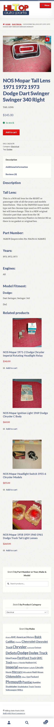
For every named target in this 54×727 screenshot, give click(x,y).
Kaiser (26, 667)
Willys (20, 690)
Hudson (29, 662)
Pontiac (27, 682)
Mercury (17, 671)
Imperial (12, 667)
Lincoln (39, 667)
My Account (9, 722)
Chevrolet (28, 641)
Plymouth (14, 681)
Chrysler (20, 647)
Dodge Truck (38, 653)
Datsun (38, 647)
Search (27, 722)
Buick (38, 637)
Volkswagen (11, 690)
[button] (47, 39)
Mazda (8, 672)
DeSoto (11, 653)
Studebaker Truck (26, 686)
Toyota (37, 686)
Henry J (16, 663)
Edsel (8, 658)
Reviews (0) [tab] (11, 174)
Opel (28, 677)
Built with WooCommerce (14, 713)
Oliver (23, 677)
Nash (34, 672)
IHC (35, 662)
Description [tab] (11, 159)
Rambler (37, 682)
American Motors (25, 637)
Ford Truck (30, 657)
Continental (30, 647)
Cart (41, 720)
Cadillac (10, 641)
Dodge (9, 149)
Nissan (40, 672)
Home (7, 24)
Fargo (14, 658)
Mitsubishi (27, 672)
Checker (18, 642)
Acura (8, 637)
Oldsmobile (13, 676)
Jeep (20, 667)
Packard (35, 676)
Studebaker (11, 686)
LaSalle (32, 668)
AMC (13, 637)
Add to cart (11, 132)
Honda (22, 663)
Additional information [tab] (17, 167)
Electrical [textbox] (26, 612)
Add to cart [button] (11, 368)
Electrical (17, 24)
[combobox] (27, 612)
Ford (20, 658)
